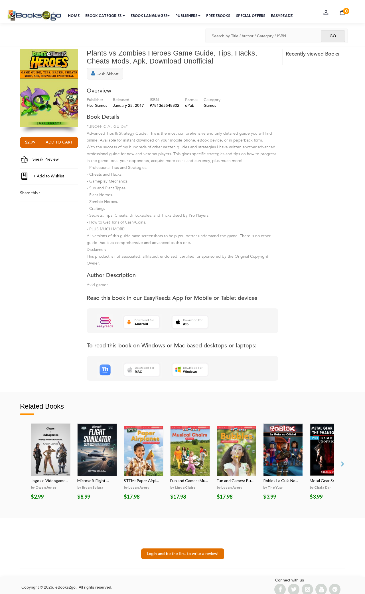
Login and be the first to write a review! (182, 554)
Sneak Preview (45, 159)
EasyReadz (282, 15)
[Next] (342, 463)
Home (73, 15)
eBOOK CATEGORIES (104, 15)
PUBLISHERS (186, 15)
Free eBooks (218, 15)
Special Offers (250, 15)
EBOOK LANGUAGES (149, 15)
